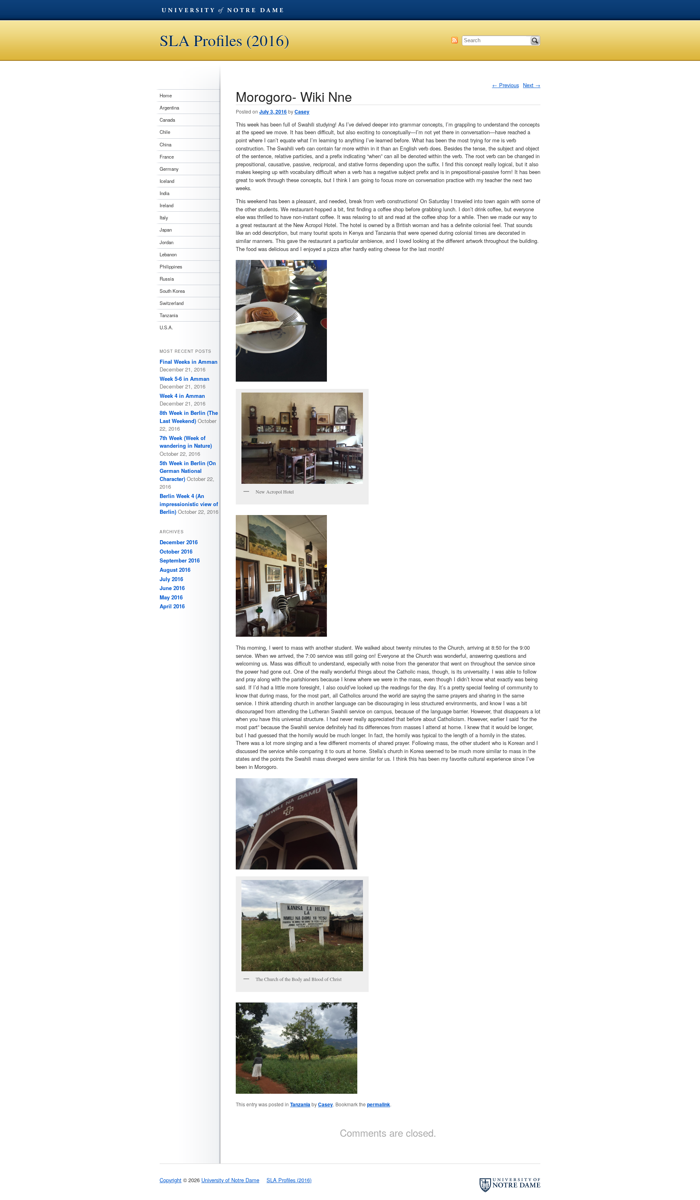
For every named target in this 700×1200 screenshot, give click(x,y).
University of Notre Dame (222, 10)
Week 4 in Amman (182, 395)
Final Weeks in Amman (189, 361)
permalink (378, 1104)
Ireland (166, 205)
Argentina (169, 107)
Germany (169, 168)
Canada (167, 119)
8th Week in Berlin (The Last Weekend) (189, 417)
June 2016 (172, 588)
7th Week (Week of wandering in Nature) (186, 442)
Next (531, 85)
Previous (505, 85)
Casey (302, 111)
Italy (164, 217)
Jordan (166, 242)
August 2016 (175, 569)
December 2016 (179, 542)
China (165, 144)
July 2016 (171, 579)
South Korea (172, 291)
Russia (167, 278)
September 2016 (180, 560)
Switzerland (172, 303)
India (164, 193)
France (167, 156)
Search (535, 40)
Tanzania (300, 1104)
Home (166, 95)
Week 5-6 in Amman (184, 378)
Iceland (167, 181)
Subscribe (454, 40)
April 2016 (172, 606)
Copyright (170, 1180)
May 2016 (171, 597)
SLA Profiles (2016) (224, 40)
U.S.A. (166, 327)
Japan (166, 229)
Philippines (171, 266)
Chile (165, 132)
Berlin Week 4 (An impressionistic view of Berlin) (189, 503)
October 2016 (176, 551)
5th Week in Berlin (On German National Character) (188, 471)
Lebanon (168, 254)
